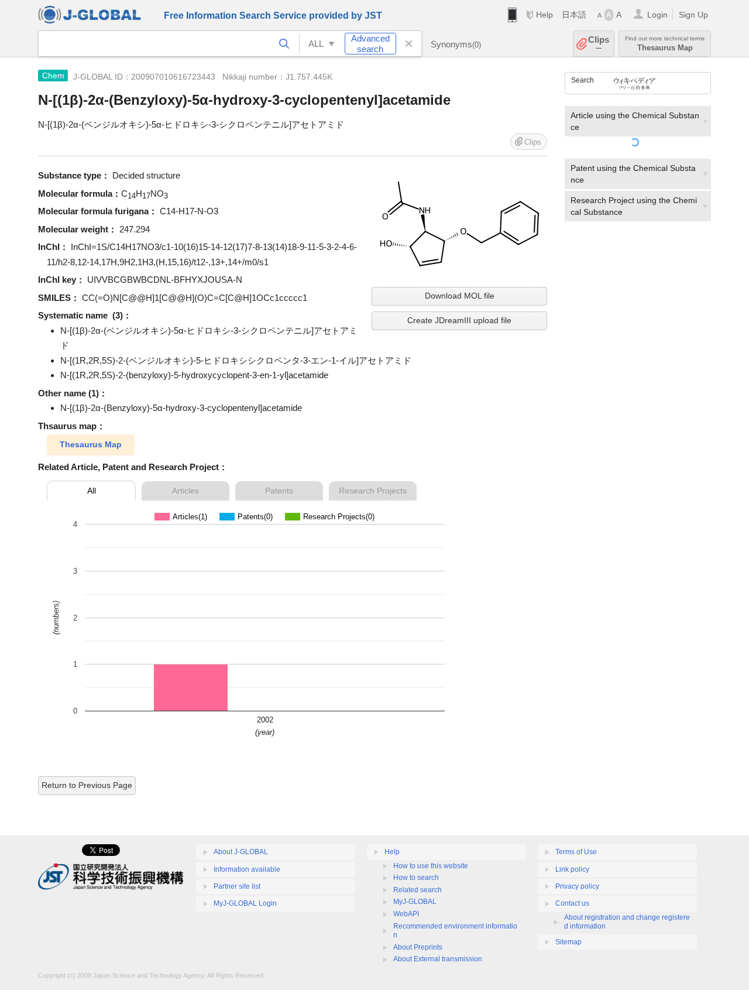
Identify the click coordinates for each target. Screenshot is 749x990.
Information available (247, 869)
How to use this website (430, 866)
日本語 (574, 14)
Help (544, 14)
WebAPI (406, 914)
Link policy (572, 869)
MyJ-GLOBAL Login (245, 903)
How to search (416, 877)
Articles (185, 490)
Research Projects (373, 490)
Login (657, 14)
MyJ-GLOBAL (415, 901)
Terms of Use (576, 852)
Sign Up (693, 14)
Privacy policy (577, 886)
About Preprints (417, 947)
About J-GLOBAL (241, 852)
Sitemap (568, 942)
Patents (279, 490)
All (91, 490)
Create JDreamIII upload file (459, 320)
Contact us (572, 903)
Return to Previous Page (87, 785)
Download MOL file (459, 295)
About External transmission (437, 959)
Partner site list (237, 886)
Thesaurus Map (91, 444)
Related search (417, 890)
